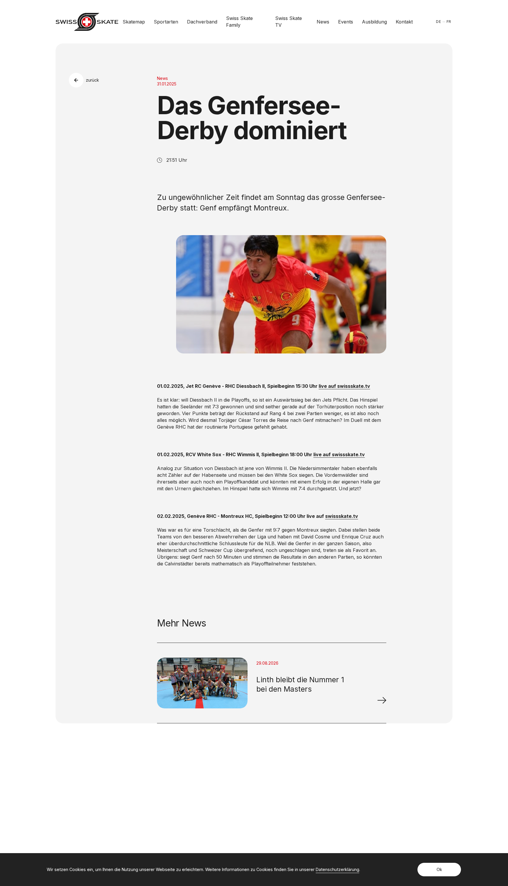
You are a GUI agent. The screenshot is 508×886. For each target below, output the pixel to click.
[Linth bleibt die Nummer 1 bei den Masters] (381, 700)
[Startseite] (87, 22)
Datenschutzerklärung (337, 869)
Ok (439, 869)
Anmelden (368, 796)
